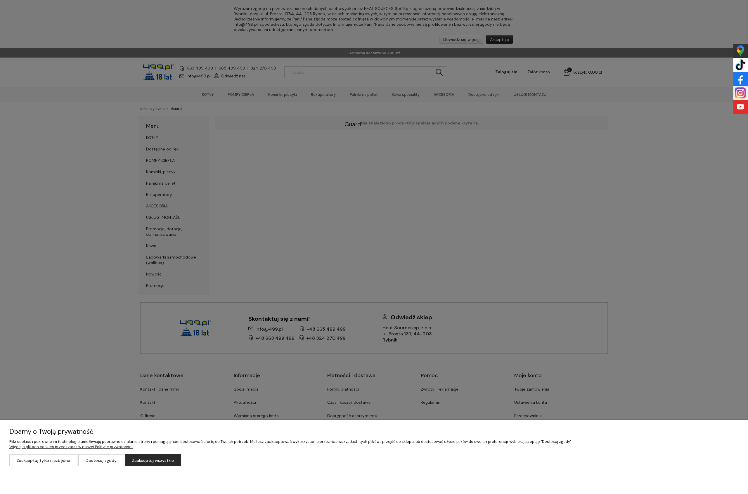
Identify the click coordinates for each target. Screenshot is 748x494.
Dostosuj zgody (101, 460)
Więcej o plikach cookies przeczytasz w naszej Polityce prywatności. (71, 446)
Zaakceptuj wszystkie (153, 460)
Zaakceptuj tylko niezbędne (43, 460)
